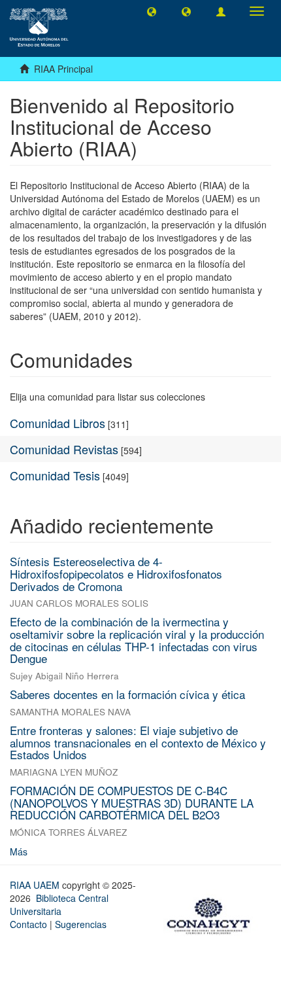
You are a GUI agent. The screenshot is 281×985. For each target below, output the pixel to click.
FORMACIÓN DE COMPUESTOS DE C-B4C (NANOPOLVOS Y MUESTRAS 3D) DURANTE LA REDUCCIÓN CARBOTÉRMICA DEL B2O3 (132, 802)
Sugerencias (81, 924)
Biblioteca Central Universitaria (59, 904)
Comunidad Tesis (55, 475)
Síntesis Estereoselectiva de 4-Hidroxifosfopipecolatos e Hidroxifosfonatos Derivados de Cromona (116, 573)
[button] (151, 11)
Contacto (28, 924)
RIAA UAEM (36, 884)
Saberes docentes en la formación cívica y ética (127, 694)
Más (18, 851)
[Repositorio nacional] (212, 913)
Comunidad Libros (57, 422)
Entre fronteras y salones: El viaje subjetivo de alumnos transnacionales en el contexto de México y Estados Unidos (138, 742)
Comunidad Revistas (64, 448)
